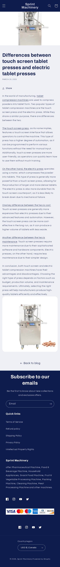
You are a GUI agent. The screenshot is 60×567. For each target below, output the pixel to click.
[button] (3, 5)
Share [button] (9, 88)
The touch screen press (15, 128)
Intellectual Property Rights (20, 449)
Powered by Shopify (41, 559)
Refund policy (13, 429)
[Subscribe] (50, 403)
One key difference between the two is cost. (26, 205)
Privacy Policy (13, 442)
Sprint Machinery (24, 559)
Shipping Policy (14, 436)
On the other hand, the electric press (22, 169)
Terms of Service (14, 422)
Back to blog (32, 363)
